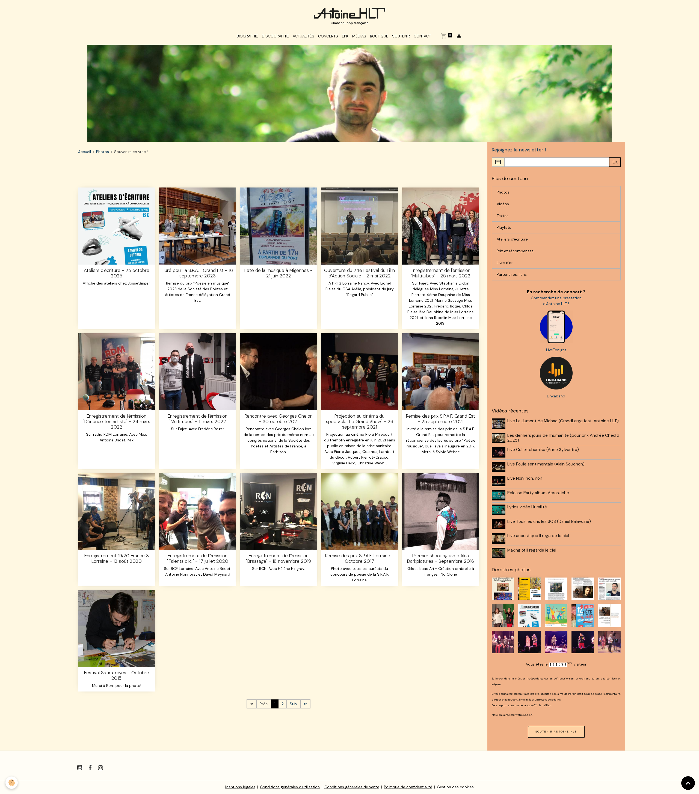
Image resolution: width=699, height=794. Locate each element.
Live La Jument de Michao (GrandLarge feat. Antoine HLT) (563, 421)
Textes (502, 215)
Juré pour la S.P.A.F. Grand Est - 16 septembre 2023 (197, 273)
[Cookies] (11, 783)
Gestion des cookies (455, 786)
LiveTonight (556, 349)
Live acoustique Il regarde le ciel (538, 535)
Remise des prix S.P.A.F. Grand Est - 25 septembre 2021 (440, 418)
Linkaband (556, 396)
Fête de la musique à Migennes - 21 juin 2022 (278, 273)
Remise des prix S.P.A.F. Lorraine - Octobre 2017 (359, 558)
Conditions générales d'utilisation (290, 786)
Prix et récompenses (515, 250)
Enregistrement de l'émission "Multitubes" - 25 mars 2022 (440, 273)
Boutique (379, 36)
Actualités (303, 36)
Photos (102, 151)
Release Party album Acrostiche (538, 493)
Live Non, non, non (524, 478)
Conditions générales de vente (351, 786)
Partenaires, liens (512, 274)
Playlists (504, 227)
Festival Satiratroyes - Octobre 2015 (116, 675)
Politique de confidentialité (408, 786)
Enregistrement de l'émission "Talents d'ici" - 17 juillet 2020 (197, 558)
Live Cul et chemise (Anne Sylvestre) (543, 449)
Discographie (275, 36)
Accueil (84, 151)
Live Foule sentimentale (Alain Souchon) (546, 464)
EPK (345, 36)
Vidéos (503, 203)
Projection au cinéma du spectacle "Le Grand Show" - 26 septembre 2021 (359, 421)
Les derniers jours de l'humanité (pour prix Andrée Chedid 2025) (563, 438)
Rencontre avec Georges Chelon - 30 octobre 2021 (279, 418)
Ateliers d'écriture (512, 239)
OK (615, 162)
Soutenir (401, 36)
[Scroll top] (688, 783)
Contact (422, 36)
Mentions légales (240, 786)
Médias (359, 36)
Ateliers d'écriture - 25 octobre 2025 (116, 273)
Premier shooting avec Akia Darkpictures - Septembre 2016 (440, 558)
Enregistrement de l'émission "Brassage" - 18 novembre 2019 (278, 558)
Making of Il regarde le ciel (531, 550)
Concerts (328, 36)
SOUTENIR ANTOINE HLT (556, 731)
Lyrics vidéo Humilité (527, 507)
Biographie (247, 36)
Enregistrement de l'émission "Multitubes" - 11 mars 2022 (197, 418)
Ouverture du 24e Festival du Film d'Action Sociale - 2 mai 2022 (359, 273)
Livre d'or (505, 262)
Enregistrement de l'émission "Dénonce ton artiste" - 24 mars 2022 (116, 421)
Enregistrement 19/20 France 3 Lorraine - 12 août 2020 (116, 558)
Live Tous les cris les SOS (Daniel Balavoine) (549, 521)
